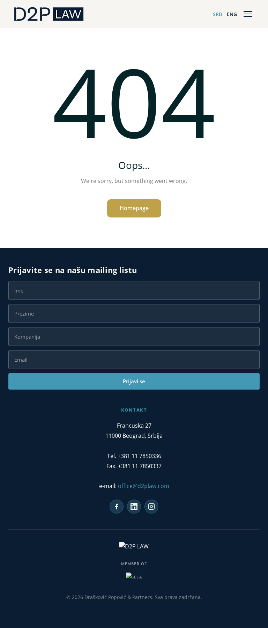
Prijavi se (134, 381)
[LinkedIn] (134, 507)
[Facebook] (117, 507)
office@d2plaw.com (143, 486)
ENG (232, 14)
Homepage (134, 208)
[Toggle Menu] (248, 14)
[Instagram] (151, 507)
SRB (217, 14)
